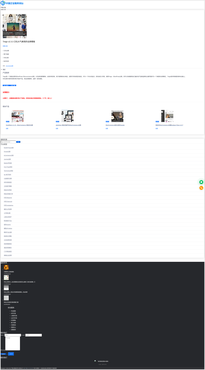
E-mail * (23, 335)
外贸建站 (13, 320)
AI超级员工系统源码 (9, 271)
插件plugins (7, 224)
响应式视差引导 (8, 194)
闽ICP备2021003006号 (28, 368)
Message (3, 350)
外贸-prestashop (8, 205)
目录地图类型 (8, 244)
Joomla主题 (7, 159)
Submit (3, 354)
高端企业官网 (8, 255)
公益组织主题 (8, 178)
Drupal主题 (7, 151)
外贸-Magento (8, 198)
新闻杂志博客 (8, 236)
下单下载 (12, 85)
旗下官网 (13, 322)
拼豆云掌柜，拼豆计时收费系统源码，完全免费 (15, 292)
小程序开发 (14, 315)
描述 (4, 69)
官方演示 (6, 85)
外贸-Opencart (8, 201)
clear (7, 354)
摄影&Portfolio (8, 228)
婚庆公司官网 (8, 209)
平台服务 (13, 311)
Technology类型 (8, 171)
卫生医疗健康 (8, 186)
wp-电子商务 (7, 174)
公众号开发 (14, 318)
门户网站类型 (8, 251)
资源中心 (13, 327)
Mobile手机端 (8, 163)
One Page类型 (8, 167)
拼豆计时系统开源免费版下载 (11, 302)
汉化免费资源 (8, 240)
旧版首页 (13, 329)
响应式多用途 (8, 190)
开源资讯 (13, 325)
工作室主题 (7, 213)
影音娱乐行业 (8, 221)
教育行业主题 (8, 232)
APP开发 (13, 313)
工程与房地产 (8, 217)
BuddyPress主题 (8, 148)
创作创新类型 (8, 182)
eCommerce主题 (9, 65)
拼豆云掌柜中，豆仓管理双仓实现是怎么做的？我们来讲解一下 (19, 281)
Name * (2, 335)
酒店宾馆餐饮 (8, 248)
